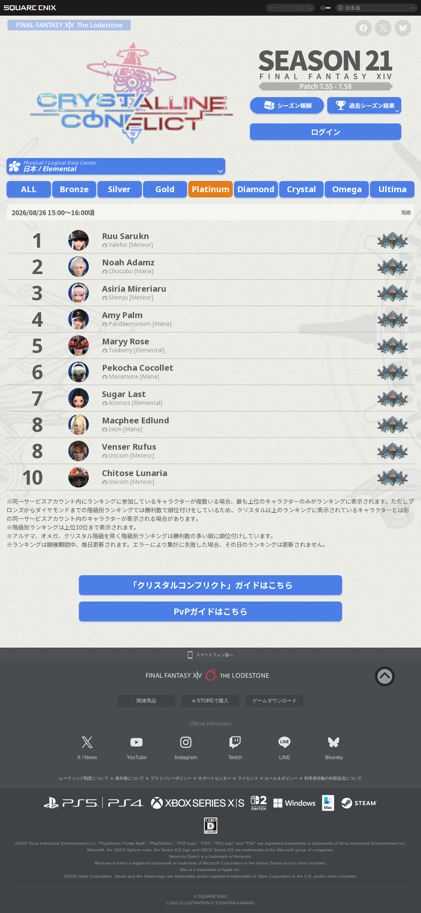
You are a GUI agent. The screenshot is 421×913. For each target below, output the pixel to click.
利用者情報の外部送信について (333, 778)
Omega (347, 189)
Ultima (392, 189)
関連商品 (146, 701)
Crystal (301, 189)
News (90, 757)
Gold (165, 189)
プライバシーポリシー (171, 778)
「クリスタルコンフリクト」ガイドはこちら (211, 585)
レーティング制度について (84, 778)
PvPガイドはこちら (210, 611)
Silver (119, 189)
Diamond (256, 189)
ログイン (325, 131)
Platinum (210, 189)
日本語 (352, 7)
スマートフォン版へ (214, 655)
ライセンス (248, 778)
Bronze (74, 189)
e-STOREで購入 (210, 701)
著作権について (129, 778)
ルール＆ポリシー (281, 778)
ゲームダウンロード (274, 701)
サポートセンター (214, 778)
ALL (29, 189)
